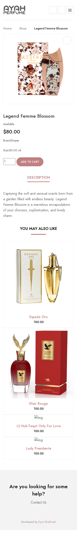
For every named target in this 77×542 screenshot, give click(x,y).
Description (38, 177)
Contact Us (38, 502)
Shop (23, 28)
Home (7, 28)
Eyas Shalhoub (47, 522)
